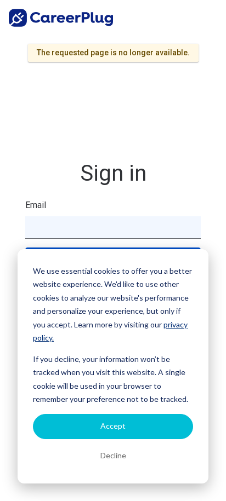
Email (35, 205)
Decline (113, 455)
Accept (113, 425)
